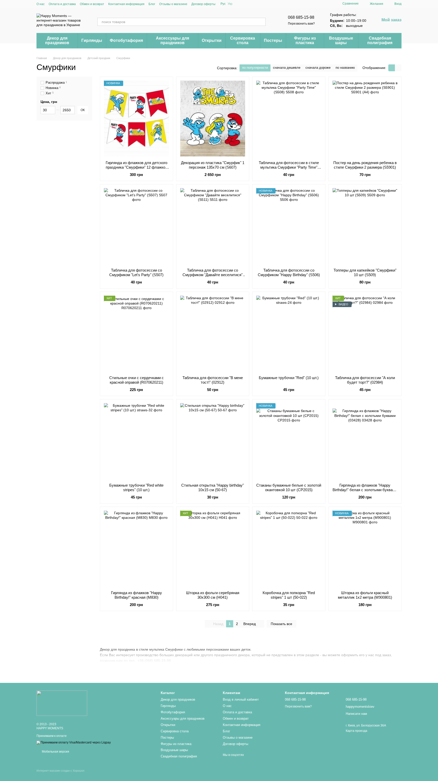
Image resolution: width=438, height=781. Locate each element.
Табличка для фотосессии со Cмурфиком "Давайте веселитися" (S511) (212, 274)
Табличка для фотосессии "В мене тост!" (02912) (212, 380)
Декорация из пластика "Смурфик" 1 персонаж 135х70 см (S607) (212, 165)
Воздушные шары (341, 40)
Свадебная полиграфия (379, 40)
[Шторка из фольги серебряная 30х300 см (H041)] (212, 549)
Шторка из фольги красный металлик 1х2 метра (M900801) (365, 595)
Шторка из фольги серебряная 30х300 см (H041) (212, 595)
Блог (152, 4)
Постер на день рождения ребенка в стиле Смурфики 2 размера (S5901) (365, 165)
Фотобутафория (126, 40)
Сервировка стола (242, 40)
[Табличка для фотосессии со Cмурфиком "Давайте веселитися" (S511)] (212, 226)
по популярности (255, 67)
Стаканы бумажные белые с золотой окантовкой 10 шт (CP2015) (288, 487)
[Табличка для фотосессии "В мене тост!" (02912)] (212, 334)
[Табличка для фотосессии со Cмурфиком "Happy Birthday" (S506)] (288, 226)
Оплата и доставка (62, 4)
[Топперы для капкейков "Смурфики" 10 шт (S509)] (365, 226)
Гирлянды (91, 40)
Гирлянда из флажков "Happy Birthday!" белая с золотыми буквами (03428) (365, 489)
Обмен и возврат (92, 4)
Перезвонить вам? (301, 23)
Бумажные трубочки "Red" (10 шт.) (289, 378)
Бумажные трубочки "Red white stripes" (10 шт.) (136, 487)
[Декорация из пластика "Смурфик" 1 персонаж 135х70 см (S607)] (212, 119)
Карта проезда (356, 731)
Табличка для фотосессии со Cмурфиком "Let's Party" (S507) (136, 272)
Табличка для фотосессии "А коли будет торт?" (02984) (365, 380)
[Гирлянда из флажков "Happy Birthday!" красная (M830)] (136, 549)
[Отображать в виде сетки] (391, 67)
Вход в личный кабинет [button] (241, 699)
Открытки (212, 40)
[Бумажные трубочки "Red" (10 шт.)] (288, 334)
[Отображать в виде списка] (398, 67)
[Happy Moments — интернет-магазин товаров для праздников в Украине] (61, 703)
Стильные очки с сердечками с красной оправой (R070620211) (136, 380)
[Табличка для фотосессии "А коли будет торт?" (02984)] (365, 334)
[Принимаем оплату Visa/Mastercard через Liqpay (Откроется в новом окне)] (73, 742)
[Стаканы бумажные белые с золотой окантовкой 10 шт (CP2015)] (288, 441)
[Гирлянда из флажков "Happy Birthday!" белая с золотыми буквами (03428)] (365, 441)
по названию (345, 67)
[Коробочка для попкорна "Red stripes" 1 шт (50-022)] (288, 549)
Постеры (273, 40)
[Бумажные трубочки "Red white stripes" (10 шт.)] (136, 441)
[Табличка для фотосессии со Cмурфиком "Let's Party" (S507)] (136, 226)
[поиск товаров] (262, 22)
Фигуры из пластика (305, 40)
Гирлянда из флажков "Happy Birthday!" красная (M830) (136, 595)
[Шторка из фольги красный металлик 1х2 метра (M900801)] (365, 549)
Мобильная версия (55, 751)
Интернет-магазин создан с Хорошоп (60, 770)
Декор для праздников (57, 40)
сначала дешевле (286, 67)
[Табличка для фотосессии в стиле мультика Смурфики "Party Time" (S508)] (288, 119)
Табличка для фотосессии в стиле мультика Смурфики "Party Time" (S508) (289, 167)
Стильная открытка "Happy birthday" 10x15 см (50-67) (212, 487)
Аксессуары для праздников (172, 40)
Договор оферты (203, 4)
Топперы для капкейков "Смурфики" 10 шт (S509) (365, 272)
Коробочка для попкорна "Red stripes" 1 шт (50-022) (289, 595)
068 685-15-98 (301, 17)
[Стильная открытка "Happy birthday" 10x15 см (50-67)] (212, 441)
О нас (40, 4)
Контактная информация (126, 4)
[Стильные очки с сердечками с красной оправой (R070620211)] (136, 334)
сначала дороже (318, 67)
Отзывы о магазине (173, 4)
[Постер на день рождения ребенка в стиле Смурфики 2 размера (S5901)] (365, 119)
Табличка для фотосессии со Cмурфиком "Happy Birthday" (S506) (289, 272)
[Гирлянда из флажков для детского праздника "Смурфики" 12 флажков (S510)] (136, 119)
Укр (230, 3)
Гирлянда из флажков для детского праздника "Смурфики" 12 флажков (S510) (136, 167)
